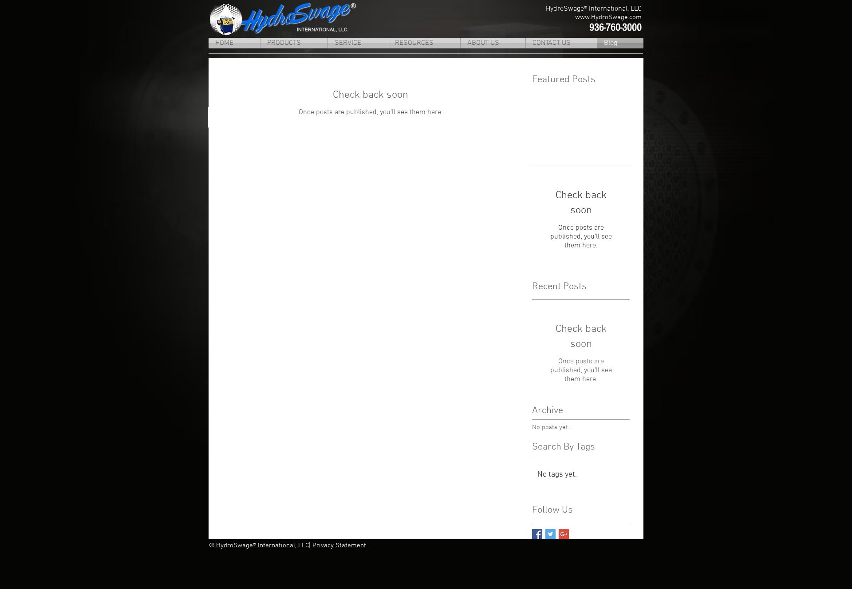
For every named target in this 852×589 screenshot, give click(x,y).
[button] (293, 43)
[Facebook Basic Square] (537, 534)
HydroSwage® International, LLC (261, 545)
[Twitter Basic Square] (550, 534)
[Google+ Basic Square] (564, 534)
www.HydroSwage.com (608, 17)
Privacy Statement (339, 545)
